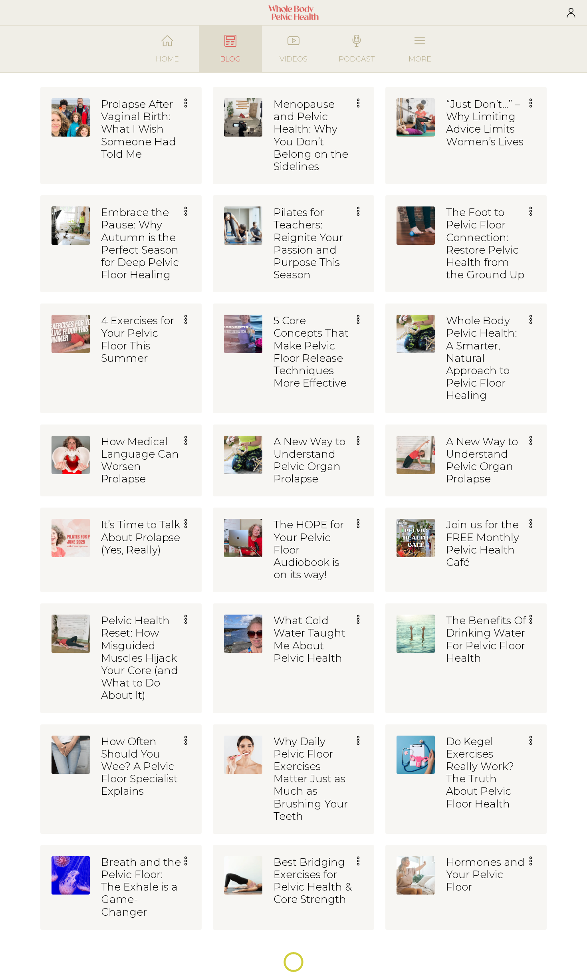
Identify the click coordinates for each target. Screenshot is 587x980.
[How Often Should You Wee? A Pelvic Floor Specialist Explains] (71, 755)
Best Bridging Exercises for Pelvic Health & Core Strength (313, 881)
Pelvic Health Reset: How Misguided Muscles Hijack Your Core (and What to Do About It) (139, 658)
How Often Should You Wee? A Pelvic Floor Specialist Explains (139, 767)
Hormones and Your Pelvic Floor (485, 874)
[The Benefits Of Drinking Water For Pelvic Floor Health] (416, 634)
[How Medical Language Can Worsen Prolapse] (71, 455)
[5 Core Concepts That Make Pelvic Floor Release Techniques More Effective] (243, 334)
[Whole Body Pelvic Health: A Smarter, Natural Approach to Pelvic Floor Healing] (416, 334)
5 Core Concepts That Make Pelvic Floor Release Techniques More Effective (311, 352)
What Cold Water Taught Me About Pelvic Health (309, 640)
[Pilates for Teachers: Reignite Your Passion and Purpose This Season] (243, 225)
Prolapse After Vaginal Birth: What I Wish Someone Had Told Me (138, 129)
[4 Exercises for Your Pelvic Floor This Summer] (71, 334)
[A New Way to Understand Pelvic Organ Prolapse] (243, 455)
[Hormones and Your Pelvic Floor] (416, 875)
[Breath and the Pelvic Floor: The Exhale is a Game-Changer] (71, 875)
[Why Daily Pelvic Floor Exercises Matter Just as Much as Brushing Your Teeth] (243, 755)
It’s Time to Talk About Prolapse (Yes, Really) (140, 537)
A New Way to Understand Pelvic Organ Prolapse (309, 461)
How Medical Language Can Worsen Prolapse (140, 461)
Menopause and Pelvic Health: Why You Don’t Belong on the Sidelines (311, 135)
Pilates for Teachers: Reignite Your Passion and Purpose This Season (308, 243)
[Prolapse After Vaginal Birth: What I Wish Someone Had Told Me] (71, 117)
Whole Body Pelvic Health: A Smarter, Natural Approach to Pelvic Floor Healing (481, 358)
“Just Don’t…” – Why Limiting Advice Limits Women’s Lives (485, 123)
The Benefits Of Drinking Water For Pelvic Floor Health (486, 640)
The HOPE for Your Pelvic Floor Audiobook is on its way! (309, 550)
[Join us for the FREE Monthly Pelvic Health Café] (416, 538)
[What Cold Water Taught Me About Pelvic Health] (243, 634)
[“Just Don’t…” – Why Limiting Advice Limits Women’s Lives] (416, 117)
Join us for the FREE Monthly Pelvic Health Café (482, 544)
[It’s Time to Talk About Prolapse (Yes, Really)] (71, 538)
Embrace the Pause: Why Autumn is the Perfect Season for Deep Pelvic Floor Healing (140, 243)
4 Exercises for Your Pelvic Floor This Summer (137, 340)
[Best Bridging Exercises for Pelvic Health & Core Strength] (243, 875)
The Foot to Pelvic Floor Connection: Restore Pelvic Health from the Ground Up (485, 243)
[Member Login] (571, 12)
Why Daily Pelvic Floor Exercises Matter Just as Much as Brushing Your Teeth (311, 779)
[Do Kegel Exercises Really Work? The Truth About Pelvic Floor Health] (416, 755)
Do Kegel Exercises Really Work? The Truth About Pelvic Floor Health (480, 773)
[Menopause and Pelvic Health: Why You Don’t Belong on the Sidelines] (243, 117)
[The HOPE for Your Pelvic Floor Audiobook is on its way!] (243, 538)
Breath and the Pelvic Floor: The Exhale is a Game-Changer (141, 887)
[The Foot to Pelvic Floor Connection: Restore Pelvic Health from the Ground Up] (416, 225)
